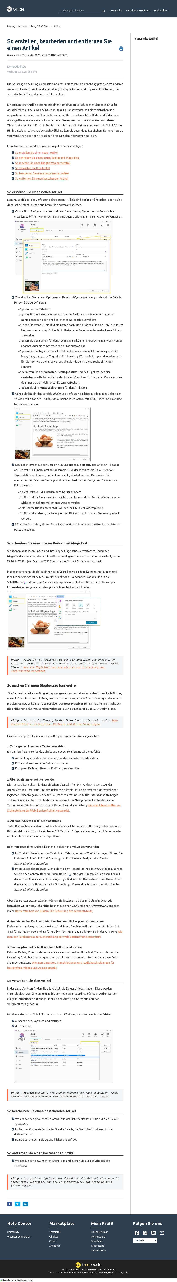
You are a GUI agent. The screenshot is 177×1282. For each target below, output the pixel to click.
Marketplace (161, 10)
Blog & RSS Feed (40, 26)
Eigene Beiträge (99, 1232)
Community (116, 10)
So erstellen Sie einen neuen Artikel (36, 152)
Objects (111, 1272)
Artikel (57, 26)
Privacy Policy (122, 1272)
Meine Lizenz (98, 1236)
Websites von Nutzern (138, 10)
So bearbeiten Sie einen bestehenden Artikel (42, 173)
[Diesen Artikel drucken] (121, 47)
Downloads (97, 1241)
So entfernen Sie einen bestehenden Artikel (41, 178)
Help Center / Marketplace (84, 1272)
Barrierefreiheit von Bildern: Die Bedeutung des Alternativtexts (53, 910)
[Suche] (104, 11)
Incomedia (73, 1270)
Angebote (54, 1245)
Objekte (53, 1236)
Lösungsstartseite (17, 26)
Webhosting (97, 1245)
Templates (55, 1232)
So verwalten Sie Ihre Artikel (32, 168)
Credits (53, 1241)
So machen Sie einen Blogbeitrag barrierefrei (42, 163)
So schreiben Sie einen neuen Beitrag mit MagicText (47, 157)
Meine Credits (98, 1250)
